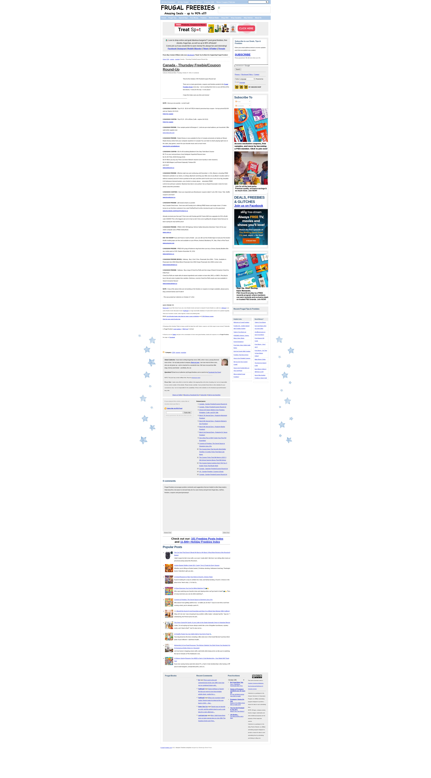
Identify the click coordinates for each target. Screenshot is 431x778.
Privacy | (238, 74)
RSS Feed (185, 329)
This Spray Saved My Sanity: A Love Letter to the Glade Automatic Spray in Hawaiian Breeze (202, 622)
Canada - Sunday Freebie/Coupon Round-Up (213, 404)
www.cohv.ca (167, 232)
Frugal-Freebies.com (166, 747)
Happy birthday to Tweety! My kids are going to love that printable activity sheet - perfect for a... (211, 691)
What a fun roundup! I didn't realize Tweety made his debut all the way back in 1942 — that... (211, 700)
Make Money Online (260, 359)
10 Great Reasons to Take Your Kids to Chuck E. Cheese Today (193, 577)
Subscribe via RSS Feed (174, 408)
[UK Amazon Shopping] (246, 87)
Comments (240, 106)
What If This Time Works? (237, 711)
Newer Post (167, 532)
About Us (258, 18)
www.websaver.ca (168, 168)
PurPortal (185, 310)
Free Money (194, 18)
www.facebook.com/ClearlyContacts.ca (175, 211)
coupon (172, 59)
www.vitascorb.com (168, 133)
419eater (223, 308)
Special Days (183, 18)
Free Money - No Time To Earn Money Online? (261, 353)
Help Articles (248, 18)
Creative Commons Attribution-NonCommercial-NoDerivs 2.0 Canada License (256, 686)
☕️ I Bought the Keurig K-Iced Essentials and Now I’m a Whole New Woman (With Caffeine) (202, 611)
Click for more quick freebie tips (171, 319)
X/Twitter (213, 49)
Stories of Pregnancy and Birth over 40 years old (237, 690)
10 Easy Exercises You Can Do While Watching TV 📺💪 (191, 588)
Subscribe (203, 395)
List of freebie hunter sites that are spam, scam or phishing (182, 316)
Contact (256, 74)
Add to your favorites (214, 395)
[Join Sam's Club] (251, 192)
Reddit (190, 49)
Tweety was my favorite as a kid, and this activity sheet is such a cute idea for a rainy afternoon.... (211, 709)
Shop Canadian (236, 18)
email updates (177, 329)
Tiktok (205, 49)
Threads (221, 49)
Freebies (204, 18)
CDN (167, 59)
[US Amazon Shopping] (237, 87)
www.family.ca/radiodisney (171, 146)
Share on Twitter (177, 395)
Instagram (182, 49)
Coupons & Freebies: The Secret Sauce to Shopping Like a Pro (193, 599)
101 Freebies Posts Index (207, 538)
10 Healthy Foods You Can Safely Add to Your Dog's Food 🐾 (192, 634)
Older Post (226, 532)
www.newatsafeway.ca (170, 265)
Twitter (174, 334)
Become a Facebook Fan (191, 395)
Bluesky (198, 49)
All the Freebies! (168, 2)
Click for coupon (168, 114)
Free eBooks (196, 2)
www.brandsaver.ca (169, 197)
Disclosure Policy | (247, 74)
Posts (239, 101)
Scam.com (166, 308)
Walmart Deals (214, 18)
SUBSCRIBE (243, 54)
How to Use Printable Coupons (242, 358)
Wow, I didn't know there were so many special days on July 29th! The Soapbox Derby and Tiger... (211, 718)
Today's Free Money (260, 322)
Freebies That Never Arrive (241, 354)
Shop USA (224, 18)
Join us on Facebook (248, 205)
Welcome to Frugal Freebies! (241, 322)
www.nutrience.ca (168, 254)
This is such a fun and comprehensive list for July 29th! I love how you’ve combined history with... (211, 682)
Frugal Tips (172, 18)
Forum (164, 18)
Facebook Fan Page (214, 372)
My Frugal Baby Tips (236, 682)
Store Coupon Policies (225, 2)
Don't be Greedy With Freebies (242, 351)
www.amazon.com (168, 243)
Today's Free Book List (240, 332)
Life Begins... (234, 714)
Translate (242, 82)
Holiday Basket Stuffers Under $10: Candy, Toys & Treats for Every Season (196, 565)
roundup (177, 59)
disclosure (190, 55)
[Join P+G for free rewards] (253, 300)
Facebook (172, 49)
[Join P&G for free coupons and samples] (251, 150)
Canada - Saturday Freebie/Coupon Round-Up (213, 468)
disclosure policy (196, 377)
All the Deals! (183, 2)
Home (164, 59)
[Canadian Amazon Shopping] (241, 87)
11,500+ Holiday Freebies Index (200, 541)
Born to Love (195, 362)
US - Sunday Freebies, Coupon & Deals (211, 471)
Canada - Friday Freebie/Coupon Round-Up (212, 407)
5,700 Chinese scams (207, 316)
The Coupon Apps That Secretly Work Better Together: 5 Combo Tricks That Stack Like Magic (212, 451)
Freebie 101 (209, 2)
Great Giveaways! (239, 341)
